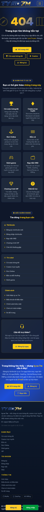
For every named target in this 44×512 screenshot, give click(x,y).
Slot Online (10, 271)
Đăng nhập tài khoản (14, 234)
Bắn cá (3, 442)
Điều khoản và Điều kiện (9, 482)
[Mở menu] (40, 3)
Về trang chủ (23, 49)
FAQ (2, 470)
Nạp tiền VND (11, 239)
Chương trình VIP (12, 243)
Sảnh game (10, 280)
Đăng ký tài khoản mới (14, 230)
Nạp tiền (23, 393)
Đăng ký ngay (23, 346)
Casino (35, 56)
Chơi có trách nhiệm (13, 308)
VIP (2, 451)
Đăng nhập (5, 464)
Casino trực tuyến (13, 267)
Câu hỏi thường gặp (13, 247)
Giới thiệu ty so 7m (13, 295)
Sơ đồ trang (10, 313)
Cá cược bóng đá (15, 56)
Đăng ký (23, 63)
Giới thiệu (4, 479)
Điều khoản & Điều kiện (14, 300)
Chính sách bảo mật (13, 304)
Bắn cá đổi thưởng (13, 276)
